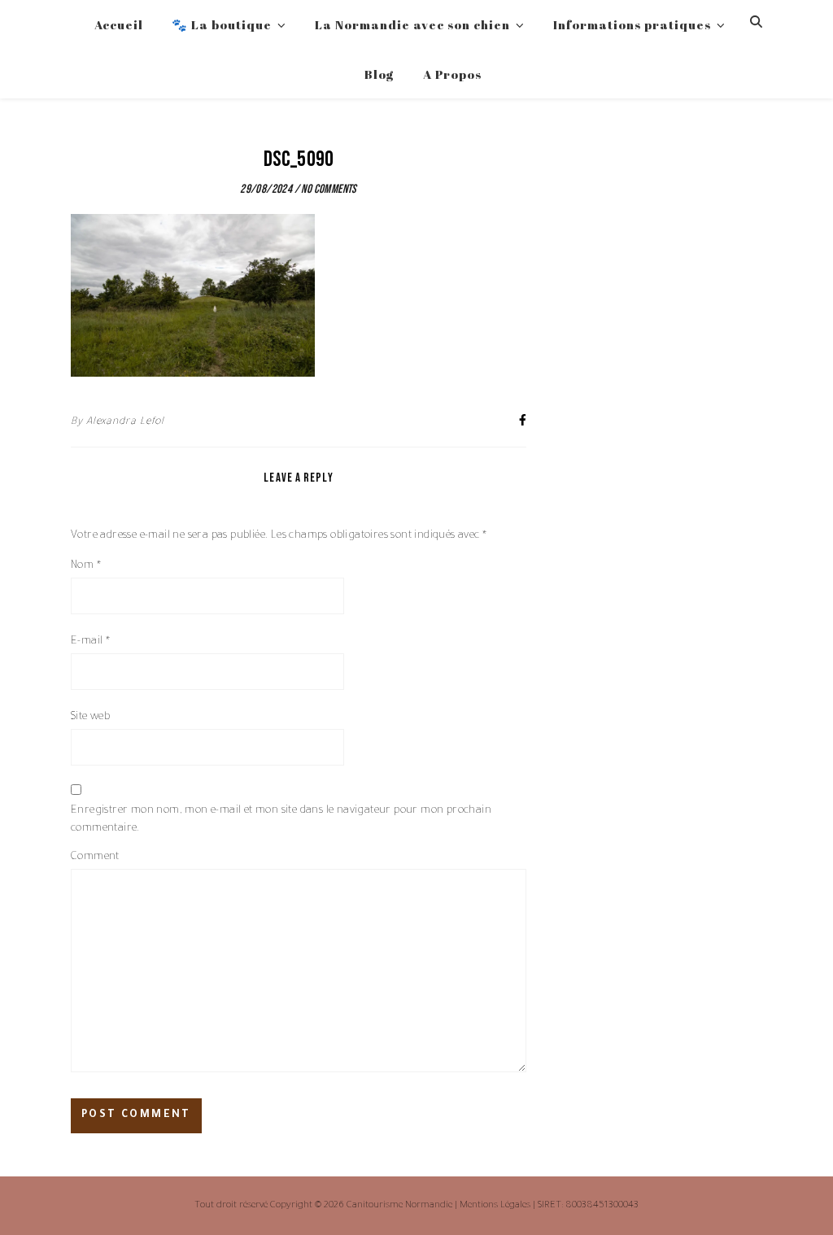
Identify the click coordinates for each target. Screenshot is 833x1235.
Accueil (118, 24)
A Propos (452, 74)
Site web (90, 717)
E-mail (90, 641)
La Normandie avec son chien (412, 24)
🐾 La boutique (222, 24)
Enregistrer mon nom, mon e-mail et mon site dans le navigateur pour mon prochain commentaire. (281, 820)
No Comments (328, 189)
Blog (379, 74)
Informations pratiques (632, 24)
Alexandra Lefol (125, 422)
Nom (86, 566)
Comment (95, 857)
